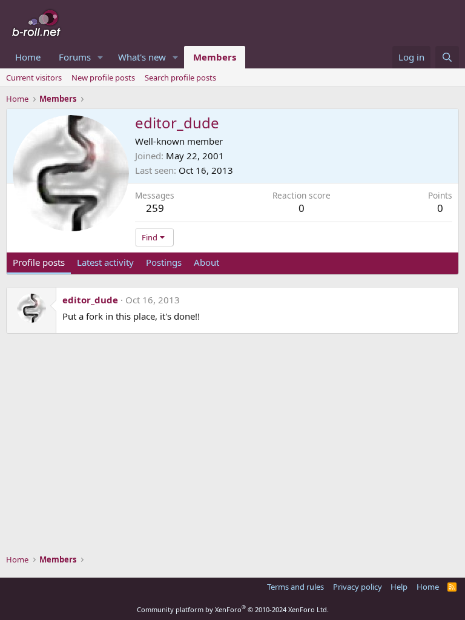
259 (155, 208)
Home (28, 57)
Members (214, 57)
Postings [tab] (164, 262)
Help (399, 586)
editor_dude (90, 300)
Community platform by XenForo (233, 609)
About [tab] (206, 262)
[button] (100, 57)
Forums (75, 57)
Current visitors (34, 77)
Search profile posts (180, 77)
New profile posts (103, 77)
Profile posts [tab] (39, 262)
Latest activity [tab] (105, 262)
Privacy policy (357, 586)
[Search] (447, 57)
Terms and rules (295, 586)
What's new (142, 57)
